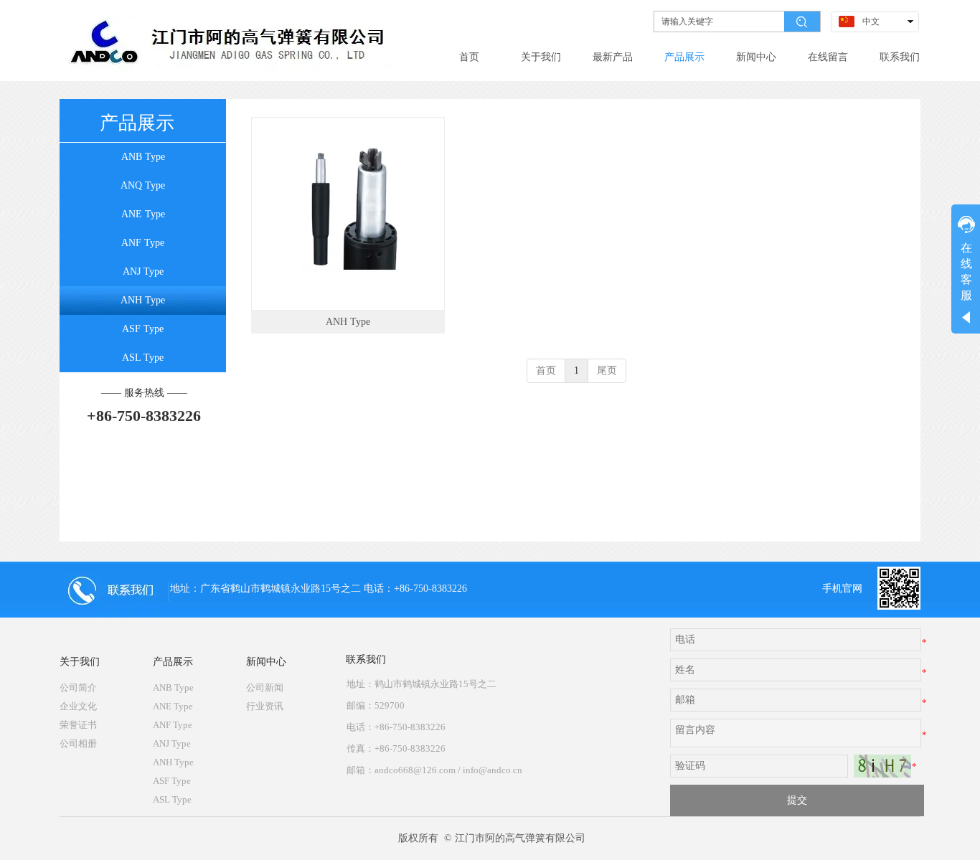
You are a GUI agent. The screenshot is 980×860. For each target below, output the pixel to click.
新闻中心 (266, 661)
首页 (546, 370)
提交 (797, 800)
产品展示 (173, 661)
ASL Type (172, 799)
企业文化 (78, 706)
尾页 (607, 370)
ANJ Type (172, 743)
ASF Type (172, 780)
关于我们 (80, 661)
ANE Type (173, 706)
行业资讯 (264, 706)
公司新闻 (264, 687)
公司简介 (78, 687)
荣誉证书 (78, 724)
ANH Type (348, 321)
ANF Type (172, 724)
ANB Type (173, 687)
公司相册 (78, 743)
